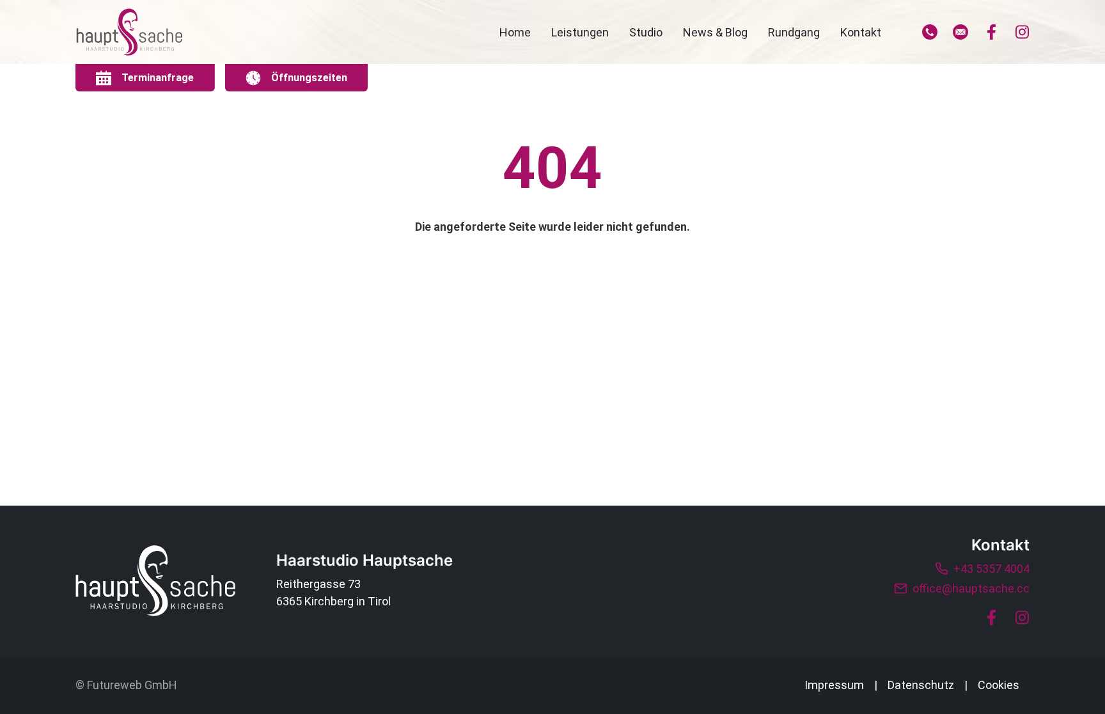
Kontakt (860, 32)
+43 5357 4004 (991, 568)
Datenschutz (921, 685)
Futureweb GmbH (132, 685)
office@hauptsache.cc (971, 588)
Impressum (834, 685)
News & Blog (715, 32)
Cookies (998, 685)
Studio (645, 32)
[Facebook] (991, 32)
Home (515, 32)
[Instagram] (1022, 32)
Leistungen (580, 32)
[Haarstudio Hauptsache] (155, 580)
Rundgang (794, 32)
